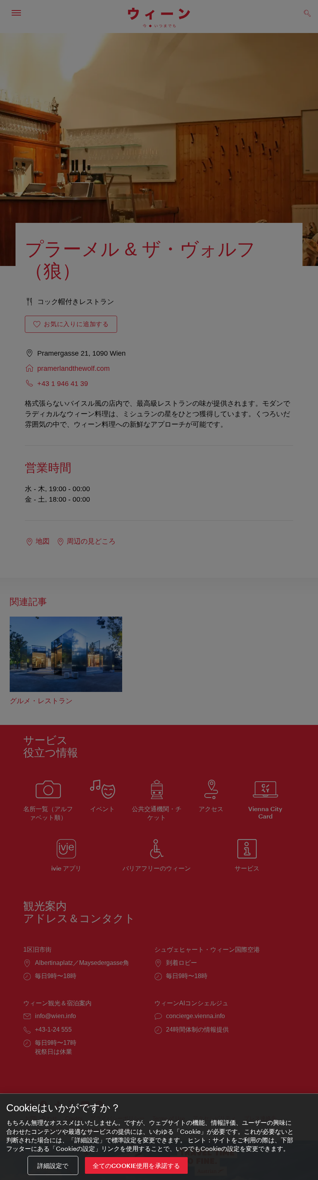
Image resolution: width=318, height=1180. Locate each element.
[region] (159, 1137)
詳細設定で (53, 1165)
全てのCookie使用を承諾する (136, 1165)
